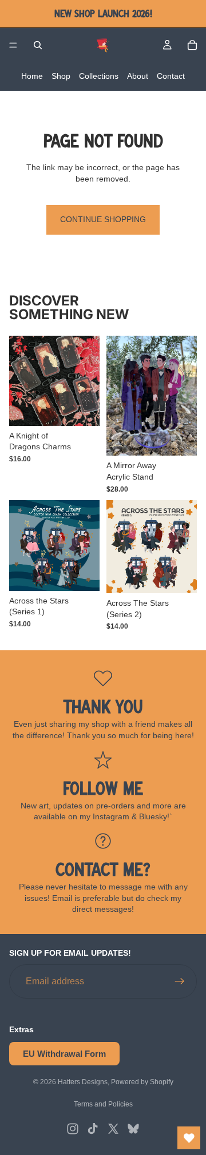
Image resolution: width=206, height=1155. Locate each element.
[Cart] (192, 45)
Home (32, 76)
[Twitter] (113, 1129)
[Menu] (13, 45)
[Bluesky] (133, 1129)
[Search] (37, 45)
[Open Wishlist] (188, 1137)
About (137, 76)
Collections (98, 76)
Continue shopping (103, 219)
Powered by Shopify (142, 1082)
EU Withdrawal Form (64, 1054)
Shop (61, 76)
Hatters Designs (83, 1082)
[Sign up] (180, 982)
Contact (171, 76)
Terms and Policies (103, 1104)
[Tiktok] (93, 1129)
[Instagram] (73, 1129)
